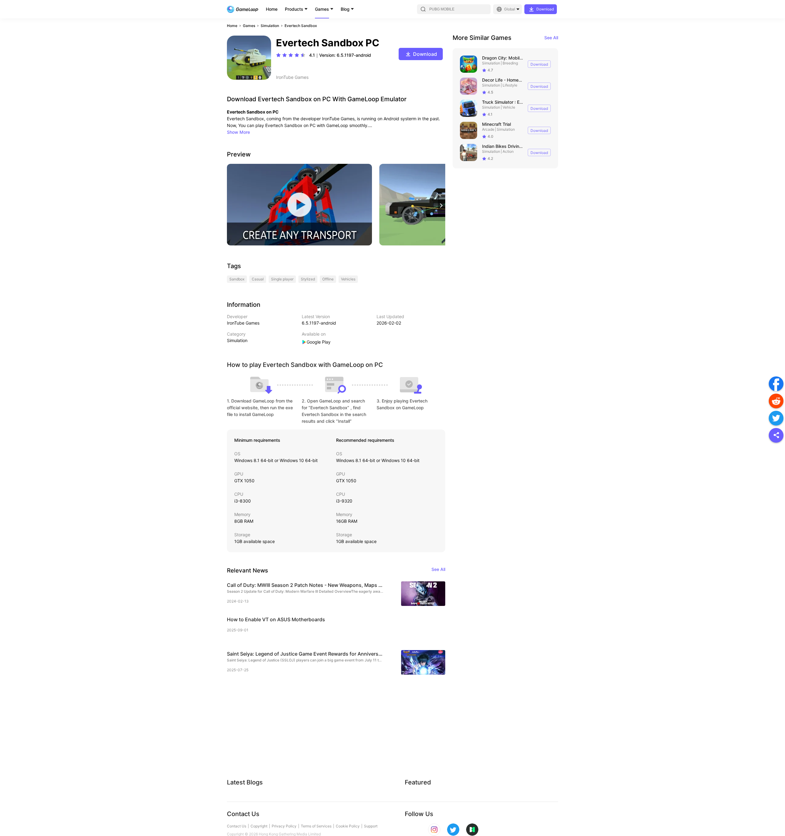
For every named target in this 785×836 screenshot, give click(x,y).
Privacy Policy (284, 826)
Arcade (488, 129)
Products (294, 9)
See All (551, 37)
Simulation (270, 25)
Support (370, 826)
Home (272, 9)
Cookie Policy (348, 826)
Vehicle (509, 107)
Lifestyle (510, 85)
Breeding (510, 63)
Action (508, 151)
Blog (345, 9)
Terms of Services (316, 826)
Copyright (259, 826)
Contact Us (236, 826)
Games (322, 9)
